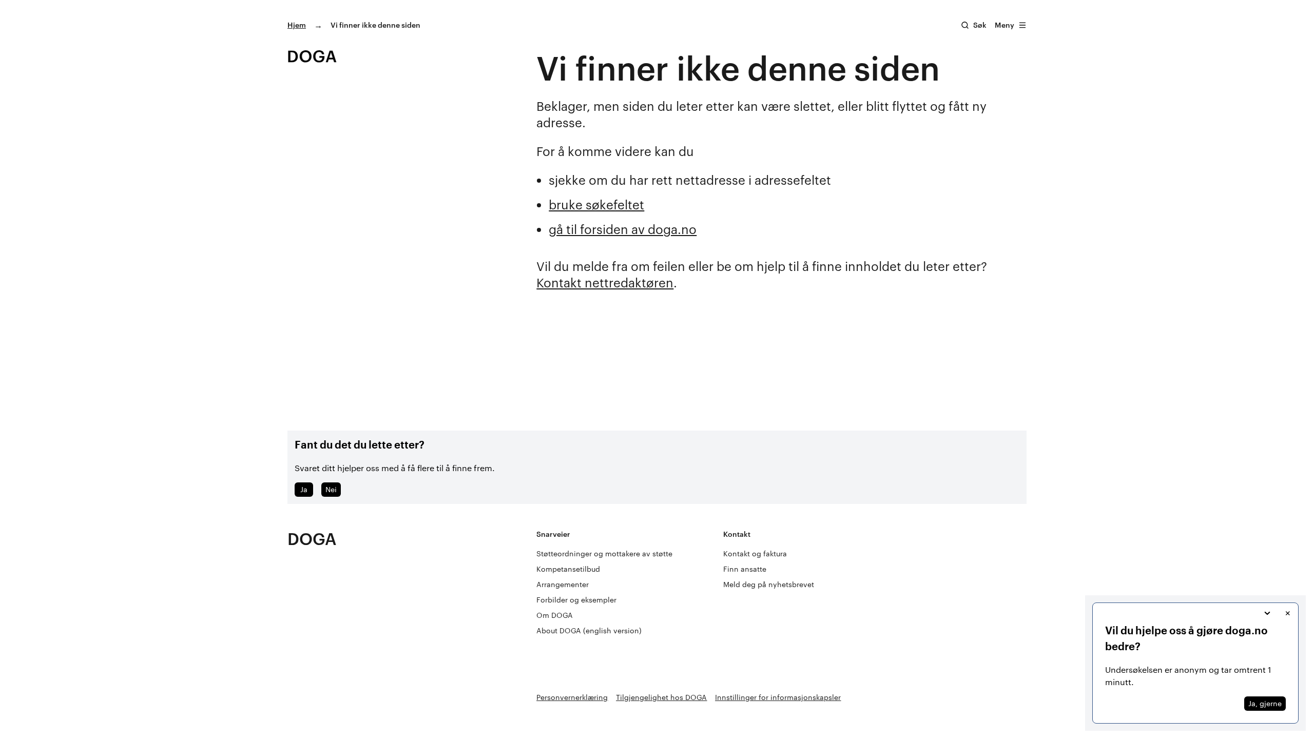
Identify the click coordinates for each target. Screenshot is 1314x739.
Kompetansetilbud (568, 569)
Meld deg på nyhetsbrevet (768, 584)
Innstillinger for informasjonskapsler (778, 697)
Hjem (296, 25)
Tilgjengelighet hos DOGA (661, 697)
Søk (980, 25)
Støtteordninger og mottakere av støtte (604, 553)
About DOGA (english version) (589, 630)
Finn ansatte (744, 569)
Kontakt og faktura (755, 553)
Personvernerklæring (572, 697)
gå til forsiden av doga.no (623, 229)
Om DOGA (554, 615)
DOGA (312, 538)
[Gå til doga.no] (312, 56)
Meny (1004, 25)
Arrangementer (562, 584)
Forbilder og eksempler (576, 599)
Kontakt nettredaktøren (604, 282)
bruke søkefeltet (596, 204)
